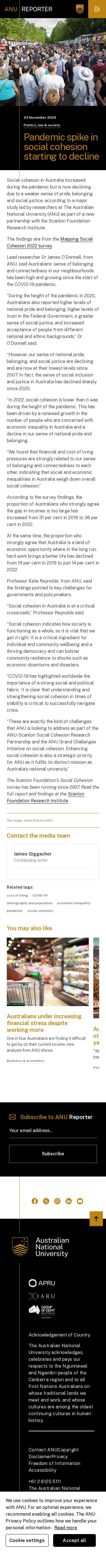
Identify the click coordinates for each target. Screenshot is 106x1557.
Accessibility (42, 1470)
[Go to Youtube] (80, 1201)
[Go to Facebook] (34, 1201)
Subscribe (53, 1153)
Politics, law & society (42, 125)
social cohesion (40, 911)
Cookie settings (27, 1540)
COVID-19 (40, 895)
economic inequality (73, 903)
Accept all (74, 1540)
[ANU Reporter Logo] (28, 9)
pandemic (15, 911)
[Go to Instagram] (57, 1201)
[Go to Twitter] (46, 1201)
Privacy (59, 1456)
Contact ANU (43, 1450)
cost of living (17, 895)
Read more (65, 1527)
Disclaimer (40, 1456)
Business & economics (25, 1061)
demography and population (30, 903)
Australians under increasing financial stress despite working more (44, 1023)
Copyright (68, 1450)
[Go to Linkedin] (68, 1201)
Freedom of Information (55, 1463)
